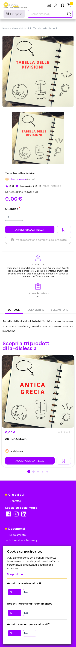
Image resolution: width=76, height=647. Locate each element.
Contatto (15, 500)
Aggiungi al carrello (29, 229)
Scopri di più (15, 574)
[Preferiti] (63, 5)
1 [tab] (29, 472)
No (26, 592)
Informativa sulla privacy (23, 540)
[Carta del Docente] (49, 5)
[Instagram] (16, 515)
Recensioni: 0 (28, 186)
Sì (11, 592)
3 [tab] (38, 472)
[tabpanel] (38, 411)
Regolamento (18, 534)
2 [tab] (33, 472)
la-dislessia (23, 179)
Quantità (11, 209)
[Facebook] (8, 515)
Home (5, 28)
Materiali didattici (21, 28)
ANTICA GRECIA (16, 438)
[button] (56, 5)
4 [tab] (42, 472)
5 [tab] (47, 472)
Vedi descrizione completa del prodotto (41, 239)
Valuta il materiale (51, 186)
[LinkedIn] (24, 515)
